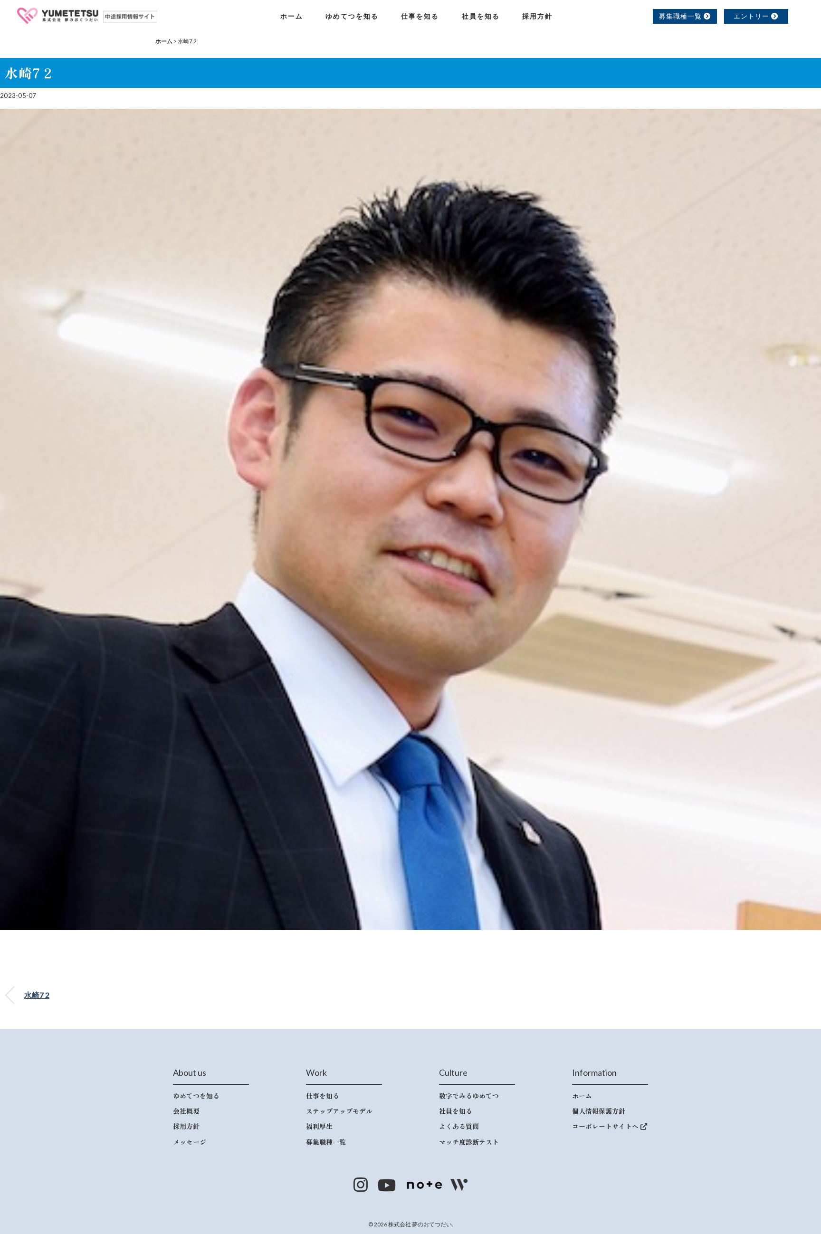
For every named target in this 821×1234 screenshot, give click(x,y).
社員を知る (481, 16)
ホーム (291, 16)
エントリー (752, 16)
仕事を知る (420, 16)
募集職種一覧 (681, 16)
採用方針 (537, 16)
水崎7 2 (36, 994)
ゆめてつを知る (352, 16)
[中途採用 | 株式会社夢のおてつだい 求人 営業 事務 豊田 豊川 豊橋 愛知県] (87, 14)
